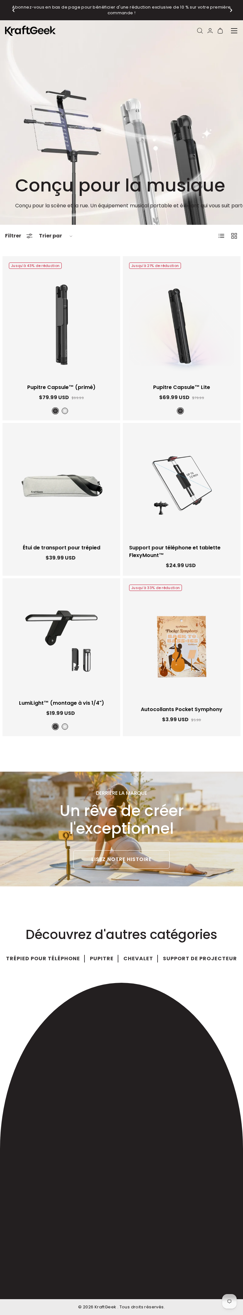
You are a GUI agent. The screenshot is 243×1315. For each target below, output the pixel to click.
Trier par (50, 235)
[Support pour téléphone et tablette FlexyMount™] (181, 485)
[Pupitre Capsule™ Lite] (181, 324)
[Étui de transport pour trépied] (61, 485)
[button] (13, 10)
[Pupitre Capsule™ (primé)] (61, 324)
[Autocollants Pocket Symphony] (181, 646)
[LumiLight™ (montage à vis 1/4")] (61, 640)
